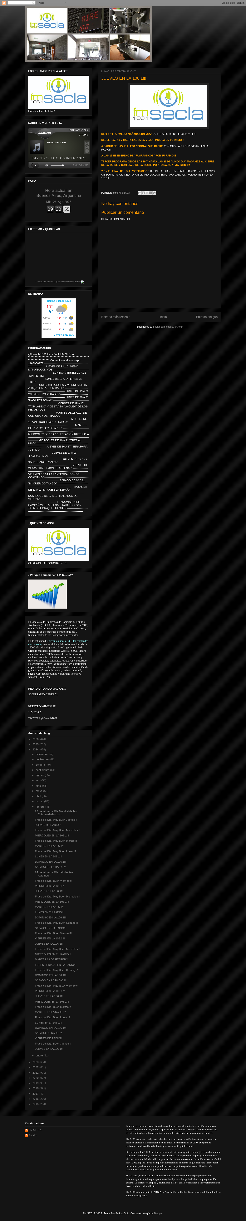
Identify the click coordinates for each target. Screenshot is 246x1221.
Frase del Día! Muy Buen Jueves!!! (56, 819)
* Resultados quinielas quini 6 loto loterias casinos (58, 281)
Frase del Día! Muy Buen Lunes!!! (55, 851)
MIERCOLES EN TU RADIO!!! (53, 954)
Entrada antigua (207, 317)
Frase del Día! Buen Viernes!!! (53, 880)
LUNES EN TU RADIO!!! (49, 912)
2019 (35, 1083)
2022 (35, 1067)
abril (39, 796)
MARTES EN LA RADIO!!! (50, 1012)
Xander (33, 1135)
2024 (35, 749)
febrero (40, 806)
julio (38, 780)
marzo (40, 801)
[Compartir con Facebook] (151, 193)
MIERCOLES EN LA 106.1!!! (52, 835)
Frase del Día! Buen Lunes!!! (52, 1017)
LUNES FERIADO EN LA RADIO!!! (55, 964)
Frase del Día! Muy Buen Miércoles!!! (57, 830)
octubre (41, 764)
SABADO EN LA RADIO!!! (50, 866)
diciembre (42, 754)
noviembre (42, 759)
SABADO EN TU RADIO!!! (50, 928)
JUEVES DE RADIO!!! (48, 824)
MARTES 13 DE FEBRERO (51, 959)
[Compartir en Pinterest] (154, 193)
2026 (35, 739)
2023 (35, 1062)
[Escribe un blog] (143, 193)
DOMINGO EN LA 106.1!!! (50, 861)
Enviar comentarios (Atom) (168, 326)
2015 (35, 1104)
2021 (35, 1072)
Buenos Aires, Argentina (58, 193)
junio (39, 785)
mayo (39, 790)
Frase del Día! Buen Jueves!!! (53, 1043)
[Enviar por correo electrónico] (140, 193)
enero (40, 1055)
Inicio (163, 317)
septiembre (43, 769)
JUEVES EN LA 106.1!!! (49, 891)
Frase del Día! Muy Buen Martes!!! (56, 840)
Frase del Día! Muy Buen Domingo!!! (57, 970)
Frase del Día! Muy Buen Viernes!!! (56, 985)
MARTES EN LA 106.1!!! (49, 845)
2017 (35, 1093)
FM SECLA (35, 1130)
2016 (35, 1098)
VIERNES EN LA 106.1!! (49, 885)
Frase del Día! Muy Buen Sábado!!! (56, 922)
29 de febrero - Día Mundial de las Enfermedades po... (56, 813)
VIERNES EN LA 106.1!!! (50, 938)
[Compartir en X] (147, 193)
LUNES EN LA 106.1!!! (48, 856)
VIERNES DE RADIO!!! (48, 1038)
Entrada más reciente (115, 317)
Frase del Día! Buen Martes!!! (53, 1006)
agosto (40, 775)
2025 (35, 744)
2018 (35, 1088)
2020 (35, 1077)
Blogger (158, 1213)
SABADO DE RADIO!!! (48, 1033)
